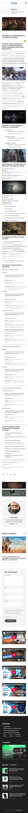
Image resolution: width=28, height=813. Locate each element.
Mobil (18, 491)
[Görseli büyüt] (24, 69)
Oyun (9, 11)
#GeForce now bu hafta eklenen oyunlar (12, 728)
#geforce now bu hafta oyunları (10, 730)
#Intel (4, 734)
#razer (5, 736)
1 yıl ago (8, 562)
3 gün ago (6, 757)
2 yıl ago (8, 39)
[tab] (5, 765)
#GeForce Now (6, 726)
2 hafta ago (11, 789)
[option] (14, 549)
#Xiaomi (11, 736)
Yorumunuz (8, 575)
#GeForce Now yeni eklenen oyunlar (11, 732)
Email (5, 594)
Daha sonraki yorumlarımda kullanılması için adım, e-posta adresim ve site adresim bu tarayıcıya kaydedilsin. (14, 612)
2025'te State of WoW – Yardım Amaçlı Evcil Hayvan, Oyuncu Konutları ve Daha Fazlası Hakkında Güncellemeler (15, 486)
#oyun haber (17, 734)
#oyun (10, 734)
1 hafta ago (11, 781)
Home (5, 11)
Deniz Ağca (4, 39)
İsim (5, 587)
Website (6, 601)
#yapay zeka (18, 736)
